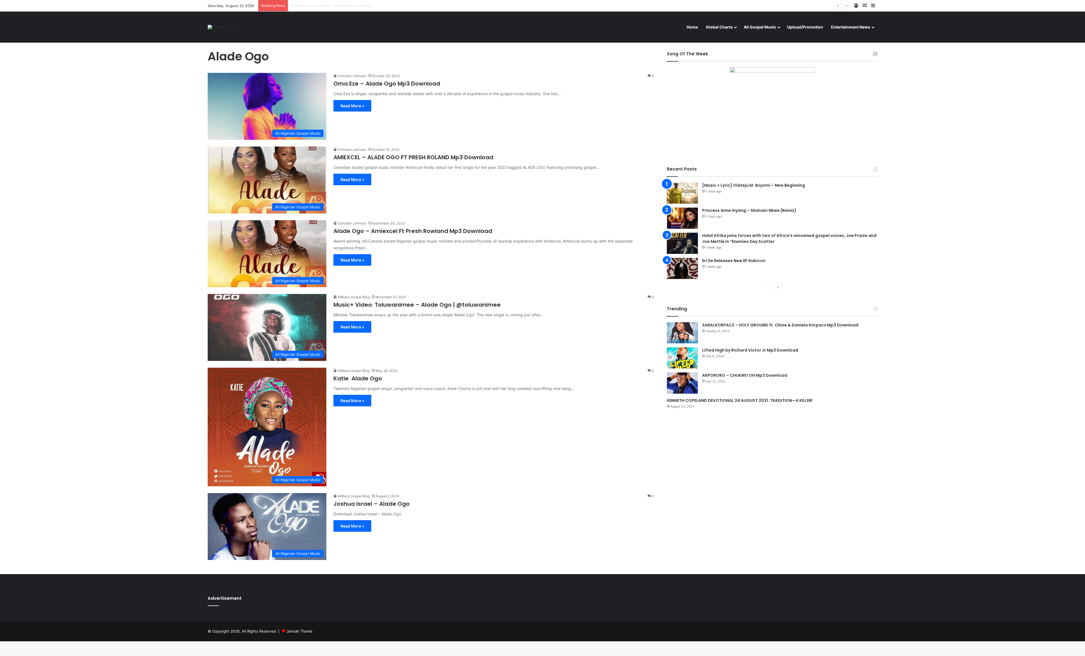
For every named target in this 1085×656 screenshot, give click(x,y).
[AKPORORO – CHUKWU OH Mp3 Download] (682, 383)
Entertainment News (850, 27)
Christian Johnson (352, 76)
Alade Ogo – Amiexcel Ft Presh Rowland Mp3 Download (412, 231)
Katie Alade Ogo (357, 378)
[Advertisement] (772, 462)
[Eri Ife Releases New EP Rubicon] (682, 268)
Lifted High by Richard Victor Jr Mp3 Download (750, 350)
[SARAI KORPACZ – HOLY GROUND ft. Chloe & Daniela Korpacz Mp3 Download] (682, 332)
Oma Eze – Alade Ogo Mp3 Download (386, 84)
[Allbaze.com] (220, 27)
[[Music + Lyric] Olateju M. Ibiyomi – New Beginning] (682, 193)
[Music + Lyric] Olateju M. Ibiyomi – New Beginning (753, 185)
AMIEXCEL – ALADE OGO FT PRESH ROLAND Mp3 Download (413, 157)
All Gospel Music (760, 27)
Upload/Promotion (805, 27)
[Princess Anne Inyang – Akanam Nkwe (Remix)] (682, 218)
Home (692, 27)
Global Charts (719, 27)
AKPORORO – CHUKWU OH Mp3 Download (744, 375)
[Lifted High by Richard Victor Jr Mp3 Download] (682, 358)
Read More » (352, 105)
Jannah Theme (300, 631)
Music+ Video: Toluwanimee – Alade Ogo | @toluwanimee (417, 305)
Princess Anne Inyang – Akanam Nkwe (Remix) (749, 210)
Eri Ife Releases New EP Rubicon (733, 260)
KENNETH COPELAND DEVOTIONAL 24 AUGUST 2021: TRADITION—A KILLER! (740, 400)
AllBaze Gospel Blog (354, 297)
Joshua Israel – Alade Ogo (371, 504)
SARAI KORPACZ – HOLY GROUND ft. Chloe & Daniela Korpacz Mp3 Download (780, 325)
